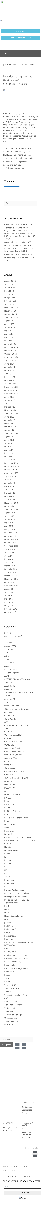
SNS (6, 998)
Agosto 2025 (10, 321)
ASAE (6, 676)
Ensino (7, 808)
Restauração (9, 965)
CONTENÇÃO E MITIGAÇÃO (16, 778)
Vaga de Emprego (12, 1021)
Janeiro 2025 (10, 344)
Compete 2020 (10, 758)
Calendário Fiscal (11, 706)
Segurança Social (12, 988)
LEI (5, 887)
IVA (5, 873)
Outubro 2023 (10, 390)
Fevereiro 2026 (11, 301)
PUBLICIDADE (10, 952)
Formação (8, 834)
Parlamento (9, 926)
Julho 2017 (9, 592)
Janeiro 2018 (10, 572)
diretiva (6, 161)
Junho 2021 (9, 443)
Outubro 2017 (10, 582)
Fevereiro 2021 (10, 456)
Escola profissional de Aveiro (17, 818)
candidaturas (10, 716)
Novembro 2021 (11, 427)
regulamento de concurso (15, 955)
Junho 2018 (9, 556)
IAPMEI (7, 853)
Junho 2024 (9, 367)
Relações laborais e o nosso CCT (18, 958)
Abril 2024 (9, 374)
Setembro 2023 (11, 394)
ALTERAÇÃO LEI (11, 663)
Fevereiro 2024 (11, 380)
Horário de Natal (11, 850)
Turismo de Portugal (13, 1015)
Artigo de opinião (11, 673)
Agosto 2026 (10, 281)
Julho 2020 (9, 480)
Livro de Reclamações (14, 890)
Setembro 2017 (11, 586)
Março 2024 (9, 377)
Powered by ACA (9, 1170)
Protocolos (8, 1130)
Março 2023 (9, 407)
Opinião (7, 919)
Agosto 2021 (9, 437)
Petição (7, 932)
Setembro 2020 (11, 473)
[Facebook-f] (35, 1154)
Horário (7, 847)
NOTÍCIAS (7, 155)
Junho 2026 (9, 288)
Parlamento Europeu (22, 155)
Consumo (8, 775)
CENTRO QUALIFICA (13, 735)
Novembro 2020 (11, 466)
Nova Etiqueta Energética (15, 916)
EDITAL (7, 798)
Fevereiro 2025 (10, 341)
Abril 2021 (8, 450)
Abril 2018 (8, 562)
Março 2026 (9, 298)
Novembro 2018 (11, 539)
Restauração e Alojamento (16, 968)
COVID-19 (8, 781)
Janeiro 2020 (10, 499)
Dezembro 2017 (11, 576)
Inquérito (8, 863)
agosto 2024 (11, 158)
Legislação (9, 880)
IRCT (6, 867)
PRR (6, 948)
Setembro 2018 (11, 546)
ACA (6, 639)
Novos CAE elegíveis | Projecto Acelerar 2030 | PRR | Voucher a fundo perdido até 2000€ (18, 248)
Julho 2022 (9, 417)
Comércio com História (14, 751)
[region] (20, 1077)
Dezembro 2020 (11, 463)
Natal (6, 909)
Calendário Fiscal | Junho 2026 (18, 254)
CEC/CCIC (8, 732)
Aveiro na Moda (11, 699)
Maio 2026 (9, 291)
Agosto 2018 (9, 549)
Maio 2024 (9, 370)
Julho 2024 (9, 364)
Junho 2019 (9, 519)
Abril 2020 (9, 490)
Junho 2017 (9, 596)
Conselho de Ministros (14, 771)
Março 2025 (9, 337)
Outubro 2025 (10, 314)
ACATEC (8, 643)
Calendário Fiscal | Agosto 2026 (18, 224)
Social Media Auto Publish (11, 1177)
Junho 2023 (9, 400)
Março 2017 (9, 605)
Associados (8, 151)
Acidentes (8, 649)
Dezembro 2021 (11, 423)
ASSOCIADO (9, 682)
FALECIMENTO (10, 824)
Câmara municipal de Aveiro (16, 709)
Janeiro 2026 (10, 304)
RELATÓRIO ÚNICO (12, 962)
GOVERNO (9, 844)
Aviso (6, 702)
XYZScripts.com (32, 1177)
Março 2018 (9, 566)
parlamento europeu (12, 165)
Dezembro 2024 (11, 347)
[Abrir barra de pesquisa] (38, 53)
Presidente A (10, 936)
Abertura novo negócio (14, 636)
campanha (9, 712)
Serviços (25, 1113)
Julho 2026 (9, 284)
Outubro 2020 (10, 470)
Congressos (9, 768)
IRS (5, 870)
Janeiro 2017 (10, 612)
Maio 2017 (8, 599)
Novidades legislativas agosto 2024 (17, 78)
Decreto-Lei (9, 785)
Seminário (8, 991)
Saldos (7, 978)
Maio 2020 (9, 486)
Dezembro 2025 (11, 307)
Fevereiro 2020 (11, 496)
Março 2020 (9, 493)
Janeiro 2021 (10, 460)
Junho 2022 (9, 420)
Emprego (8, 801)
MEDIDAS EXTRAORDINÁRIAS (17, 893)
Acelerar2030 (10, 646)
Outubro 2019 (10, 506)
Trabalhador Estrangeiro (15, 1005)
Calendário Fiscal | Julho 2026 (17, 242)
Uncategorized (10, 1018)
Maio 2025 (9, 331)
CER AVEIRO (9, 738)
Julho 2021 (9, 440)
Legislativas (27, 151)
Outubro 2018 (10, 543)
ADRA (7, 656)
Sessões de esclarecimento (16, 995)
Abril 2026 (9, 294)
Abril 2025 (8, 334)
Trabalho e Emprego (13, 1008)
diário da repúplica (26, 158)
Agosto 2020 (10, 476)
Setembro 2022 (11, 413)
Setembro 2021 (11, 433)
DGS (6, 791)
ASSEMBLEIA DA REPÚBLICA (18, 148)
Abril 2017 (8, 602)
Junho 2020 (9, 483)
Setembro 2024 (11, 357)
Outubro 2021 (10, 430)
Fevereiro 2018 (10, 569)
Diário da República (12, 794)
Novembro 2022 (11, 410)
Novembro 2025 (11, 311)
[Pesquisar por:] (20, 203)
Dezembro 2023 (11, 387)
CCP (6, 722)
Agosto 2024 (10, 360)
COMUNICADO (10, 761)
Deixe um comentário (15, 168)
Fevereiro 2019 (10, 533)
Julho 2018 (9, 552)
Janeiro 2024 (10, 384)
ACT (6, 653)
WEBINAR (8, 1025)
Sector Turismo (11, 985)
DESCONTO (9, 788)
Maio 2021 (8, 447)
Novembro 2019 (11, 503)
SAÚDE (7, 982)
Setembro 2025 (11, 317)
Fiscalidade (9, 831)
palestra (7, 923)
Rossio (7, 975)
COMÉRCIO (9, 745)
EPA (6, 814)
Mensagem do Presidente (15, 897)
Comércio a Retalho (13, 748)
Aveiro (7, 696)
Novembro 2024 (11, 351)
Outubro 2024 (10, 354)
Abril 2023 (9, 404)
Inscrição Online (10, 1127)
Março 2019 (9, 529)
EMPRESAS (9, 804)
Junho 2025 (9, 327)
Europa (18, 151)
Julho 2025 (9, 324)
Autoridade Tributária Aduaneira (18, 692)
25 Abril (7, 633)
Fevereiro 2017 (10, 609)
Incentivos (8, 860)
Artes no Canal (10, 669)
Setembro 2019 (11, 509)
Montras (8, 906)
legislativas (23, 161)
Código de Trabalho (13, 741)
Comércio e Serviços (13, 755)
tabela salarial (10, 1001)
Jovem (7, 877)
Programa (8, 939)
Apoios (7, 666)
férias (6, 828)
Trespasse (8, 1011)
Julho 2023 (9, 397)
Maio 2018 (8, 559)
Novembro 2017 (11, 579)
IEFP (6, 857)
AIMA (6, 659)
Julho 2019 (9, 516)
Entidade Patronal (12, 811)
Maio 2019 (9, 523)
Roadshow (9, 972)
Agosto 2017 (9, 589)
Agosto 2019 (10, 513)
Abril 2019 (8, 526)
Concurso (8, 765)
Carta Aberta (10, 719)
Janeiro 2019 (10, 536)
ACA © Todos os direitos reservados (15, 1166)
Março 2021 (9, 453)
